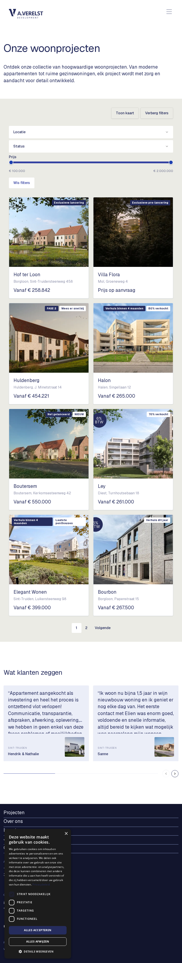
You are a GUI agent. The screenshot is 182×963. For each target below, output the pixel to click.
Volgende (103, 628)
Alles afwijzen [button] (37, 941)
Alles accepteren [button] (37, 930)
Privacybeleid (41, 884)
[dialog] (37, 894)
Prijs (12, 157)
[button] (38, 951)
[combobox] (91, 132)
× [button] (66, 833)
